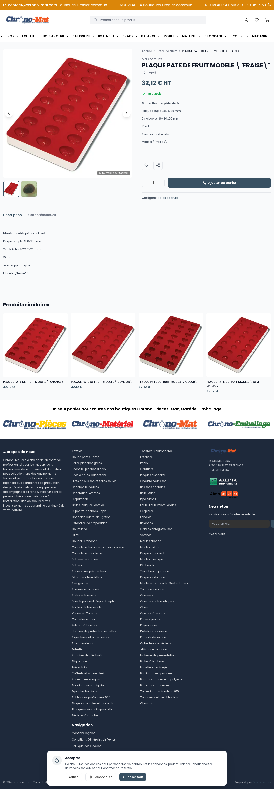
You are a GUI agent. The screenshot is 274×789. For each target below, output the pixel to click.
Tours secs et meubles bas (159, 697)
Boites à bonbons (152, 661)
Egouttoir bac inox (84, 691)
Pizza (75, 535)
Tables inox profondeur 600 (91, 697)
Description (12, 215)
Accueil (147, 51)
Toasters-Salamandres (156, 451)
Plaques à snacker (152, 475)
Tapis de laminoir (152, 589)
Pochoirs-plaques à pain (89, 469)
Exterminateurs (82, 643)
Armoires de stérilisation (88, 655)
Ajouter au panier (222, 182)
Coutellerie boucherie (87, 553)
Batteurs (78, 565)
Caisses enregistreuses (156, 529)
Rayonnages (148, 625)
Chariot (145, 607)
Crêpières (147, 511)
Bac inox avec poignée (156, 673)
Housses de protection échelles (94, 631)
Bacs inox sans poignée (88, 685)
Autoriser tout (133, 777)
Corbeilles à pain (83, 619)
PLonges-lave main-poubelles (93, 709)
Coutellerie (79, 529)
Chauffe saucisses (153, 481)
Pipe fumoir (148, 499)
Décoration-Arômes (86, 493)
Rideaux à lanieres (84, 625)
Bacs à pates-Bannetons (89, 475)
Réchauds (147, 565)
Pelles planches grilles (87, 463)
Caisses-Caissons (152, 613)
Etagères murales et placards (92, 703)
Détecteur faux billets (87, 577)
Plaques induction (152, 577)
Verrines (145, 535)
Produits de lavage (153, 637)
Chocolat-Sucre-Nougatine (91, 517)
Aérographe (80, 583)
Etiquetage (79, 661)
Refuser (74, 777)
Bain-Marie (147, 493)
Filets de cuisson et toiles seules (94, 481)
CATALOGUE (217, 534)
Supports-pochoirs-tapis (89, 511)
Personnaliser (104, 777)
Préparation (80, 499)
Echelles (145, 517)
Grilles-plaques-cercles (88, 505)
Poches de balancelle (87, 607)
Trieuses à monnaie (85, 589)
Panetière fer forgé (153, 667)
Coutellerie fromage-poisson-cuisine (98, 547)
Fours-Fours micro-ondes (158, 505)
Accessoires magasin (86, 679)
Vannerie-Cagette (85, 613)
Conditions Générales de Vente (94, 739)
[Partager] (158, 165)
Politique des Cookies (86, 746)
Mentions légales (83, 733)
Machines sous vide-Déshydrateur (164, 583)
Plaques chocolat (152, 553)
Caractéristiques (42, 215)
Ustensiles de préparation (89, 523)
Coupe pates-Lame (85, 457)
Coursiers (146, 595)
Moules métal (149, 547)
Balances (146, 523)
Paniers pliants (150, 619)
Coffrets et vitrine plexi (88, 673)
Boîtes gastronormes (154, 685)
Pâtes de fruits (167, 51)
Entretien (78, 649)
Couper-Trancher (84, 541)
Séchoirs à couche (85, 715)
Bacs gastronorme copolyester (162, 679)
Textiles (77, 451)
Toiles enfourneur (84, 595)
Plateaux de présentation (158, 655)
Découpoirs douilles (85, 487)
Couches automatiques (157, 601)
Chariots (146, 703)
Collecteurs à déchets (155, 643)
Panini (144, 463)
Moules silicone (150, 541)
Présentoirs (79, 667)
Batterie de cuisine (85, 559)
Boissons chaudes (152, 487)
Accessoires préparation (89, 571)
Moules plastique (152, 559)
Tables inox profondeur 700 (159, 691)
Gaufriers (146, 469)
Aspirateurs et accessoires (90, 637)
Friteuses (146, 457)
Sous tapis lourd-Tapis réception (94, 601)
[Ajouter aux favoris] (146, 165)
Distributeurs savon (153, 631)
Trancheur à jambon (154, 571)
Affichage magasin (153, 649)
